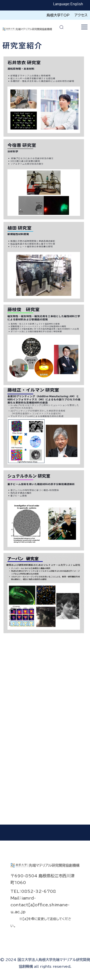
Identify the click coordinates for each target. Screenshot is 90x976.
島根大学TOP (58, 15)
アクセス (81, 15)
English (76, 4)
